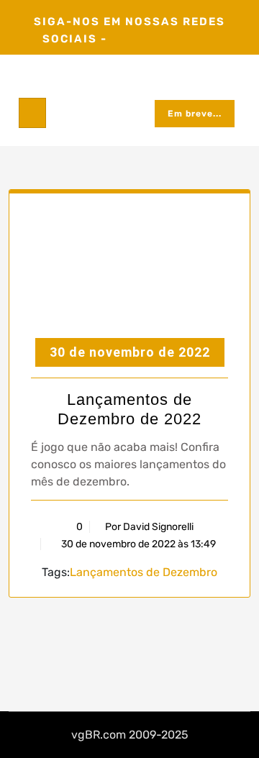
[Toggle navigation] (32, 113)
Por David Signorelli (149, 527)
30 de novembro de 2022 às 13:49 (137, 544)
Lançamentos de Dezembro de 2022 (129, 409)
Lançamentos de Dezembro (143, 572)
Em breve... (195, 114)
